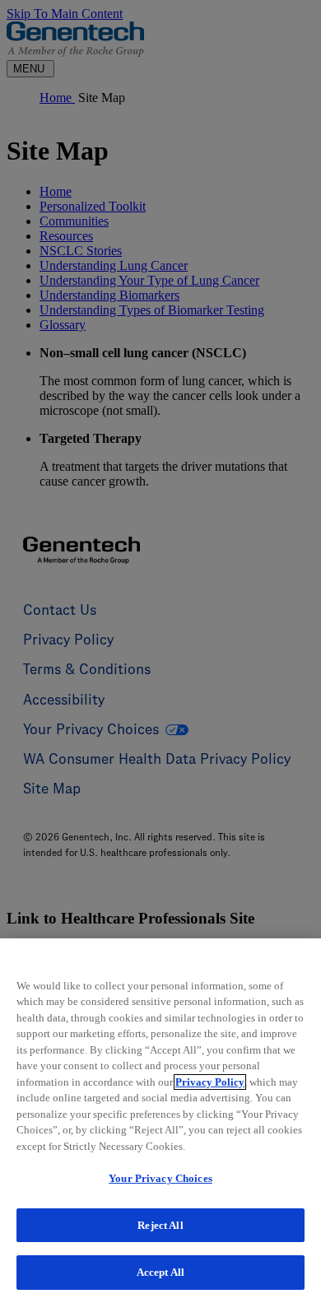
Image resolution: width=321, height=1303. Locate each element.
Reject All (160, 1225)
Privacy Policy (209, 1082)
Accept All (160, 1272)
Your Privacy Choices (160, 1178)
